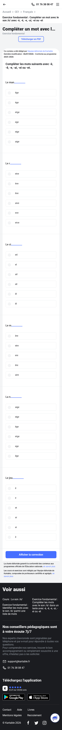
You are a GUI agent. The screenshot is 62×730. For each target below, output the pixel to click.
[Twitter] (36, 722)
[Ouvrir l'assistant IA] (55, 717)
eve (16, 212)
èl (16, 294)
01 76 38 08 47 (44, 4)
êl (16, 303)
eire (17, 345)
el (16, 264)
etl (16, 254)
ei (16, 527)
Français (28, 11)
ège (17, 102)
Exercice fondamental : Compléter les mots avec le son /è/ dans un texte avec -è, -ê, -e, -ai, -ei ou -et (45, 605)
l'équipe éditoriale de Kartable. (40, 51)
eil (16, 284)
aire (17, 375)
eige (17, 131)
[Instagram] (44, 722)
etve (17, 222)
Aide (19, 709)
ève (16, 183)
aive (17, 203)
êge (17, 92)
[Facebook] (28, 722)
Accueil (7, 11)
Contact (7, 709)
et (16, 507)
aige (17, 141)
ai (16, 517)
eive (17, 173)
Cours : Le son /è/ (13, 599)
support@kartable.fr (19, 661)
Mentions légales (12, 715)
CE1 (17, 11)
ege (17, 122)
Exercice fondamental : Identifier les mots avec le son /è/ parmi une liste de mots (15, 609)
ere (16, 355)
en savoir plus (49, 566)
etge (17, 112)
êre (16, 365)
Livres (31, 709)
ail (16, 274)
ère (16, 335)
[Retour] (6, 4)
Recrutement (34, 715)
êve (16, 193)
